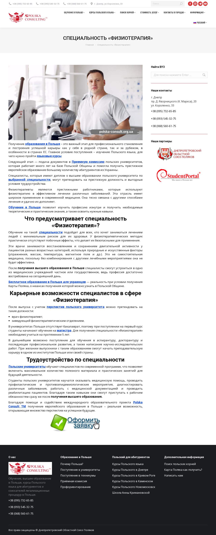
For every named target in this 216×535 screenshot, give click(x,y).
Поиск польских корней (180, 464)
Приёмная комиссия (73, 481)
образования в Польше (42, 144)
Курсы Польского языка (127, 464)
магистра (64, 330)
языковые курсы (49, 156)
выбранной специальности (29, 180)
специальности (51, 232)
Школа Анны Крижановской (131, 493)
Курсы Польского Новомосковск (133, 487)
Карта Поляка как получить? (183, 470)
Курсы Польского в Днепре (130, 470)
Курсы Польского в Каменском (132, 481)
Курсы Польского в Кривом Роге (133, 475)
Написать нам (173, 475)
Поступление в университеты (80, 470)
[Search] (181, 4)
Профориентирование (75, 487)
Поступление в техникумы (78, 475)
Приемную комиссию (88, 162)
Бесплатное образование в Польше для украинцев (47, 282)
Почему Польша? (71, 464)
